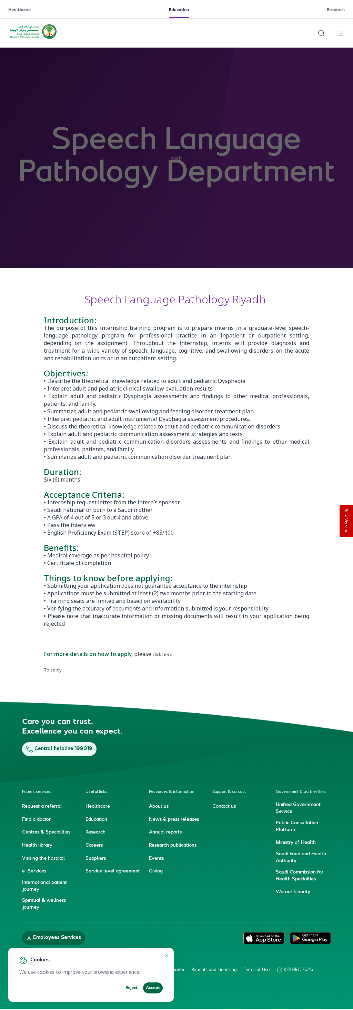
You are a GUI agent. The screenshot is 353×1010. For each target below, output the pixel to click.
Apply (176, 158)
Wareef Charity (293, 892)
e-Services (34, 871)
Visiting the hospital (43, 858)
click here (162, 654)
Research (336, 10)
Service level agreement (112, 871)
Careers (94, 845)
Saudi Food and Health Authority (301, 858)
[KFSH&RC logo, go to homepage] (33, 38)
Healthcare (19, 10)
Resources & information (171, 792)
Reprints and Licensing (214, 970)
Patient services (36, 792)
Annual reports (165, 832)
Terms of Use (257, 970)
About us (159, 806)
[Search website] (321, 33)
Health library (37, 845)
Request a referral (42, 806)
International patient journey (44, 886)
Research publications (172, 845)
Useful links (96, 792)
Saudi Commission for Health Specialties (299, 876)
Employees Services (57, 937)
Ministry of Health (296, 842)
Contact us (224, 806)
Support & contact (229, 792)
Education (179, 10)
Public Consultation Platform (297, 827)
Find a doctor (36, 819)
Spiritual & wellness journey (44, 904)
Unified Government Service (298, 808)
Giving (156, 871)
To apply (53, 670)
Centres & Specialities (46, 832)
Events (156, 858)
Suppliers (95, 858)
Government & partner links (301, 792)
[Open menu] (340, 33)
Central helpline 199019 (63, 749)
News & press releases (174, 819)
